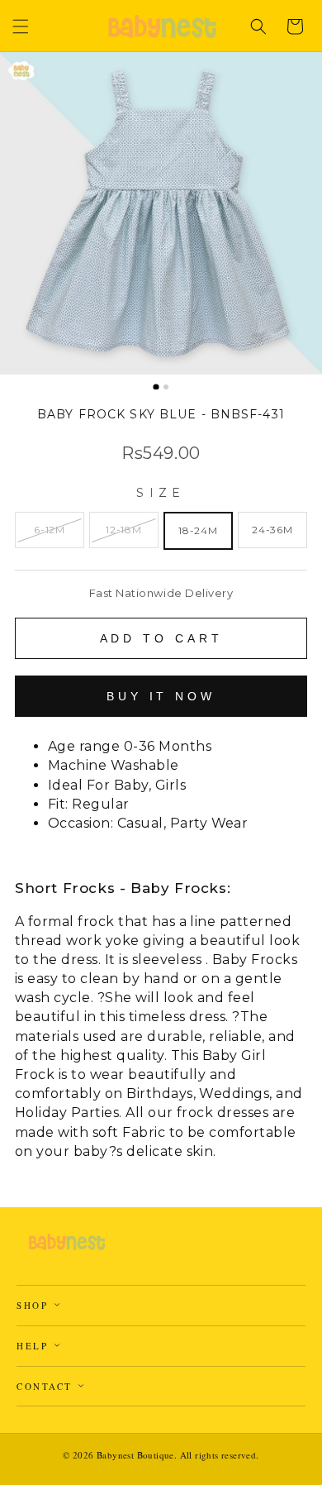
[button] (20, 26)
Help (35, 1345)
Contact (47, 1386)
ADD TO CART (161, 638)
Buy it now (161, 696)
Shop (35, 1305)
